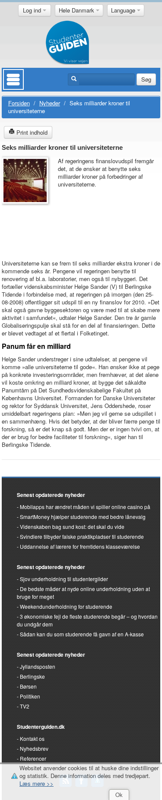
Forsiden (19, 103)
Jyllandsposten (37, 666)
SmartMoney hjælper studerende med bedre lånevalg (83, 516)
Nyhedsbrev (34, 748)
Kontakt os (32, 738)
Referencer (33, 758)
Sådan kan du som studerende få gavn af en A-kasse (82, 634)
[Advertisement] (28, 227)
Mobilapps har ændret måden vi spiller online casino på (85, 506)
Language (124, 10)
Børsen (28, 686)
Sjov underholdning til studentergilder (64, 578)
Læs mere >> (36, 783)
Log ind (33, 10)
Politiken (30, 696)
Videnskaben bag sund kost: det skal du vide (72, 526)
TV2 (24, 706)
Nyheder (49, 103)
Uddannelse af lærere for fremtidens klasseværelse (80, 546)
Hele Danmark (77, 10)
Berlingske (32, 676)
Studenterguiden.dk (41, 726)
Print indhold (31, 132)
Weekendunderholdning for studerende (66, 606)
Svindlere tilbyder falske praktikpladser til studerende (82, 536)
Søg (146, 79)
